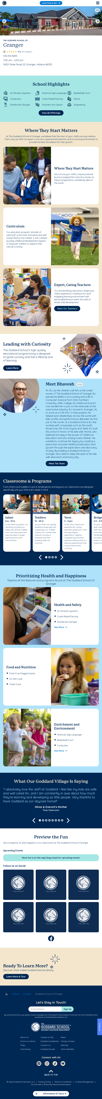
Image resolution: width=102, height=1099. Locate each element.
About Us (24, 1037)
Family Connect (68, 1041)
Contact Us (45, 1045)
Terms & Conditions (63, 1082)
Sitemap (64, 1045)
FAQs (22, 1045)
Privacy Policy (45, 1082)
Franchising (25, 1049)
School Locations (27, 1041)
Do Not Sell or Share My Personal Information (51, 1084)
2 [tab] (49, 557)
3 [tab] (53, 557)
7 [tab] (59, 820)
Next (98, 21)
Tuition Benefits (67, 1049)
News (63, 1037)
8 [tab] (62, 820)
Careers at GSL (47, 1037)
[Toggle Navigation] (97, 3)
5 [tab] (53, 820)
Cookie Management (84, 1082)
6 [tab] (56, 820)
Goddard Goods (48, 1049)
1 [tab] (46, 557)
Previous (4, 21)
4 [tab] (56, 557)
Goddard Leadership (50, 1041)
